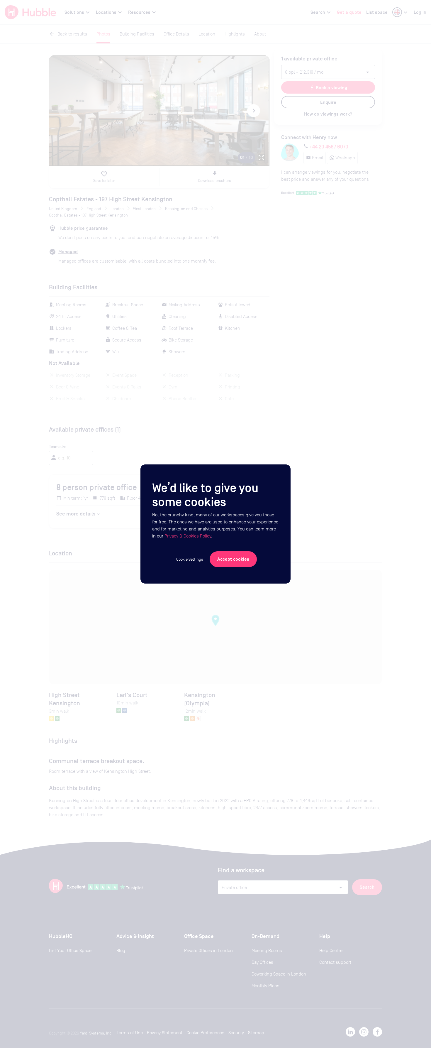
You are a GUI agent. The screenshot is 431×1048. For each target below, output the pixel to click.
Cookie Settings (189, 559)
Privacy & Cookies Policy (187, 535)
